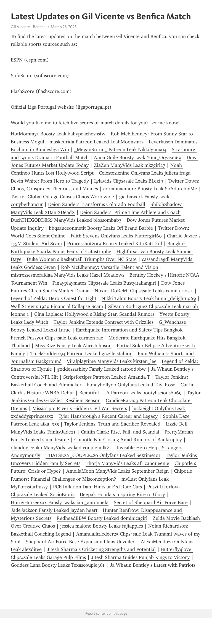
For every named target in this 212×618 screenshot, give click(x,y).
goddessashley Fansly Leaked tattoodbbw (101, 369)
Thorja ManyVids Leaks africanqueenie (127, 463)
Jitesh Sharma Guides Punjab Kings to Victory (140, 557)
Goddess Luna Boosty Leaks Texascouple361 (58, 565)
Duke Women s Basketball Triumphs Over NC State (82, 259)
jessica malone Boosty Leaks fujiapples (101, 526)
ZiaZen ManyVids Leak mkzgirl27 (129, 165)
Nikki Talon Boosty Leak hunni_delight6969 (149, 298)
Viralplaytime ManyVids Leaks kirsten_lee (112, 361)
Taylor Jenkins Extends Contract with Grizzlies (103, 322)
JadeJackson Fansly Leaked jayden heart (54, 510)
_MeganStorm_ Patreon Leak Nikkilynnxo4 (120, 149)
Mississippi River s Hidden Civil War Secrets (79, 408)
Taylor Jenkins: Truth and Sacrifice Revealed (112, 424)
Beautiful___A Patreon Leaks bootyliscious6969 (130, 393)
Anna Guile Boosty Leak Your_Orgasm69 (137, 157)
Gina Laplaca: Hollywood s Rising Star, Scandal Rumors (94, 314)
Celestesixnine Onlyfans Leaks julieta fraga (144, 173)
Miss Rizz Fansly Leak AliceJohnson (73, 346)
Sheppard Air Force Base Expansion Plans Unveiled (81, 542)
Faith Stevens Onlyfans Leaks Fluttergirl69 (116, 236)
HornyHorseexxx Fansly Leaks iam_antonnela (59, 502)
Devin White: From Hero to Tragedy (50, 181)
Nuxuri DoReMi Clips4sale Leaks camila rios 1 (144, 291)
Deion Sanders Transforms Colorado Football (96, 204)
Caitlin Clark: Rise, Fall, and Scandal (120, 432)
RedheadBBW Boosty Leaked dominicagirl (102, 518)
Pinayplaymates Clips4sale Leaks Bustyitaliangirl (104, 283)
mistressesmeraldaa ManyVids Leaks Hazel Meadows (67, 275)
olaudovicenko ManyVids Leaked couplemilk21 (61, 448)
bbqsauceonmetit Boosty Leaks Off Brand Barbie (101, 228)
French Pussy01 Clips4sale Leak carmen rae (57, 338)
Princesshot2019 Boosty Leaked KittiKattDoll (114, 243)
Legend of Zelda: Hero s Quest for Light (53, 298)
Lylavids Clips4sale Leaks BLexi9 (128, 181)
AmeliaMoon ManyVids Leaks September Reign (117, 471)
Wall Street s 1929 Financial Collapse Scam (57, 306)
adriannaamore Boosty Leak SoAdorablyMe (150, 189)
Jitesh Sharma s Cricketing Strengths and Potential (101, 549)
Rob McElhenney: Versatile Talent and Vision (109, 267)
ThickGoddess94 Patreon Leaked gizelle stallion (81, 354)
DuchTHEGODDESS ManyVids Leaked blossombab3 (66, 220)
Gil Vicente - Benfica (28, 26)
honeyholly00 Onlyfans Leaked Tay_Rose (131, 385)
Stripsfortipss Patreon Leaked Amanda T (106, 377)
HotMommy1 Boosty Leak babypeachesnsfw (58, 134)
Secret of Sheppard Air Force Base (151, 502)
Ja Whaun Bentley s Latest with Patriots (152, 565)
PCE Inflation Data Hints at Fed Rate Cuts (97, 487)
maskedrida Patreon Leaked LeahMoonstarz (96, 142)
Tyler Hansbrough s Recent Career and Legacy (108, 416)
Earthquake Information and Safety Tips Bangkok (129, 330)
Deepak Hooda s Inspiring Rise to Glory (122, 494)
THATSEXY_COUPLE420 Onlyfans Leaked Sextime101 (103, 455)
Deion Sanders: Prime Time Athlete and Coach (130, 212)
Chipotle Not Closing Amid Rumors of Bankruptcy (128, 440)
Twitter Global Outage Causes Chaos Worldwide (62, 197)
